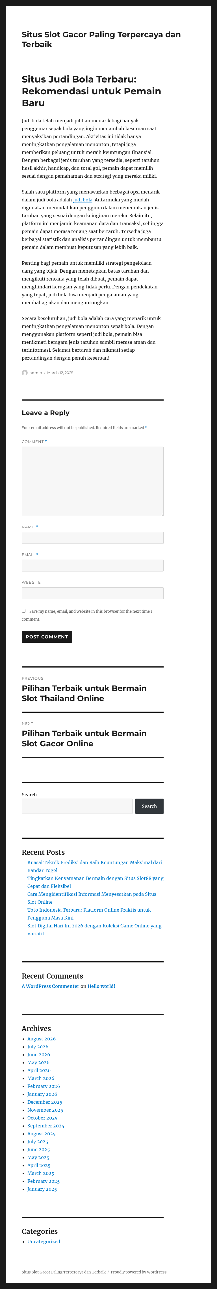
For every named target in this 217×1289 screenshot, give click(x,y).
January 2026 (42, 1094)
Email (30, 554)
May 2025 (38, 1157)
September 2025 (45, 1126)
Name (30, 527)
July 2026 (38, 1046)
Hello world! (101, 986)
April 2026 (39, 1070)
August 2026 (41, 1039)
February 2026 (43, 1086)
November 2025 (45, 1110)
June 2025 (38, 1149)
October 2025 (42, 1118)
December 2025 (44, 1102)
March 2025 (40, 1173)
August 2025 (41, 1133)
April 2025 (39, 1165)
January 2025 (42, 1189)
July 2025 (37, 1141)
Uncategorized (43, 1241)
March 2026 (41, 1078)
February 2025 (43, 1181)
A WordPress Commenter (50, 986)
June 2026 (38, 1054)
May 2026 (38, 1062)
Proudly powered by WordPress (139, 1272)
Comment (34, 441)
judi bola (82, 200)
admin (36, 372)
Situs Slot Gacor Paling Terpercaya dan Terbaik (64, 1272)
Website (31, 582)
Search (29, 794)
